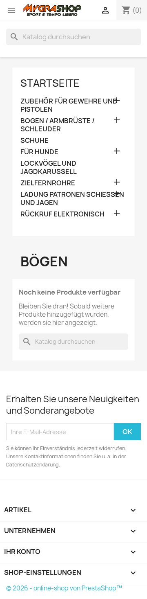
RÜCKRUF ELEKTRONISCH (62, 214)
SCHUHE (34, 140)
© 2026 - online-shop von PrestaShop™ (64, 588)
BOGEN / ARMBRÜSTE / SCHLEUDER (57, 125)
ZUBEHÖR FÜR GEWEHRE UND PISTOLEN (69, 105)
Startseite (50, 83)
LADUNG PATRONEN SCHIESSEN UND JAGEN (72, 198)
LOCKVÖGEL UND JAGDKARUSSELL (48, 167)
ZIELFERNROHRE (47, 183)
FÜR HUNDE (39, 152)
